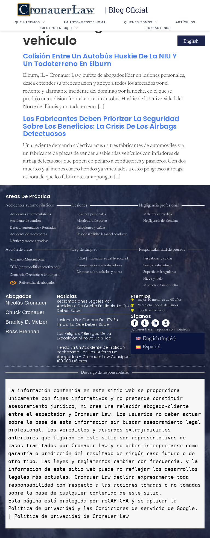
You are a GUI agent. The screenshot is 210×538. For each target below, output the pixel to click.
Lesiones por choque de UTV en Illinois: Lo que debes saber (87, 322)
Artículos (185, 22)
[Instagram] (166, 323)
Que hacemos (27, 22)
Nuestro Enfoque (56, 28)
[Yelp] (145, 323)
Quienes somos (138, 22)
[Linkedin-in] (155, 323)
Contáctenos (158, 28)
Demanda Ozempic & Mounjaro (34, 275)
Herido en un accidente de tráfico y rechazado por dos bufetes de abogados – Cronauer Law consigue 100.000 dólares (93, 354)
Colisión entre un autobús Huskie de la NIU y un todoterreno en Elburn (100, 60)
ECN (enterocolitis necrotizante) (35, 267)
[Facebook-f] (134, 323)
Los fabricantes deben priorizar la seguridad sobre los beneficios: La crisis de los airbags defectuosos (101, 126)
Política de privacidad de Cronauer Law (71, 516)
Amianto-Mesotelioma (84, 22)
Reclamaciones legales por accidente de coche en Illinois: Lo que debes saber (94, 305)
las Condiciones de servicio (122, 508)
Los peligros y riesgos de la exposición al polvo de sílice (84, 336)
